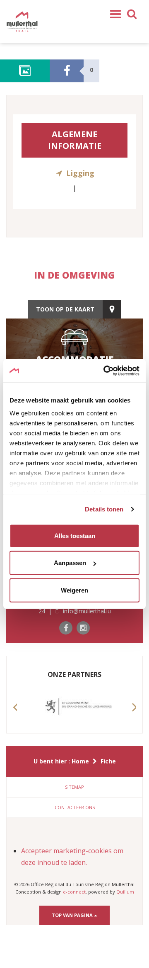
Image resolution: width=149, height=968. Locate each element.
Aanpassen (70, 562)
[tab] (74, 787)
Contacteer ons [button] (75, 807)
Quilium (125, 892)
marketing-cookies (82, 850)
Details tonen (104, 509)
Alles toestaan (74, 535)
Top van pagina (73, 915)
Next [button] (134, 715)
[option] (74, 707)
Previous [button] (15, 715)
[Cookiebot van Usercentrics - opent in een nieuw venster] (105, 370)
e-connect (74, 892)
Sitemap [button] (74, 787)
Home (80, 761)
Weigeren (74, 589)
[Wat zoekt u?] (132, 13)
